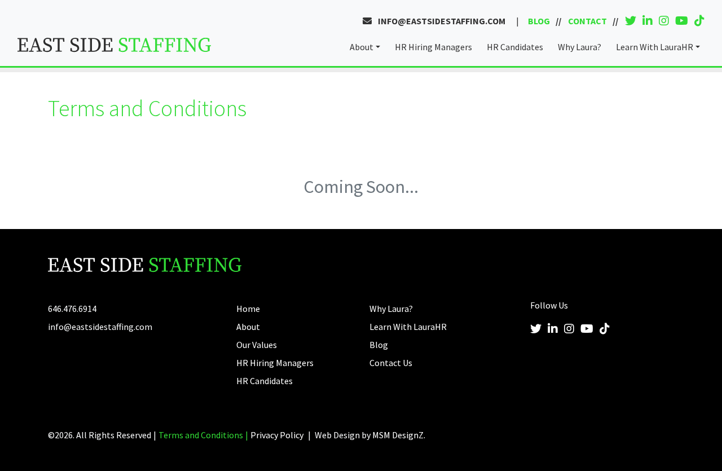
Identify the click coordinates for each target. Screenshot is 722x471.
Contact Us (390, 362)
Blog (539, 21)
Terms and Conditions (201, 435)
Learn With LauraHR (654, 46)
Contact (587, 21)
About (361, 46)
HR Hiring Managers (433, 46)
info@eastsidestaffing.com (440, 21)
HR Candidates (515, 46)
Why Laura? (579, 46)
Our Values (256, 344)
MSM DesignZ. (398, 435)
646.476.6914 (72, 308)
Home (248, 308)
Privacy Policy (276, 435)
